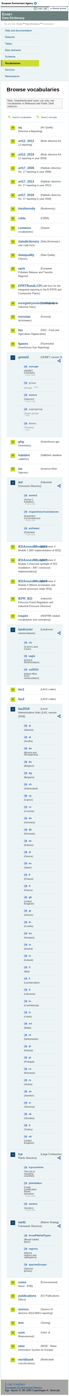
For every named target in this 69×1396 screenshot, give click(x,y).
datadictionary (28, 241)
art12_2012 (26, 141)
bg (30, 773)
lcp (20, 1154)
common (24, 228)
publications (27, 1295)
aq (20, 127)
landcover (25, 629)
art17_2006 (26, 168)
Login (39, 8)
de (30, 818)
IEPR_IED (25, 598)
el (30, 852)
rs (30, 1080)
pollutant (34, 528)
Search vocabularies (22, 117)
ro (30, 1068)
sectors (33, 1203)
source (33, 394)
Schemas (10, 56)
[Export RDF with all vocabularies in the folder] (59, 361)
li (29, 978)
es (30, 863)
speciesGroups (34, 1264)
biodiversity (26, 208)
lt (29, 989)
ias (20, 468)
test (21, 1322)
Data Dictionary (32, 24)
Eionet (20, 24)
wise (21, 1346)
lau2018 (24, 708)
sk (30, 1114)
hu (30, 933)
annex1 (33, 495)
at (30, 737)
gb (30, 897)
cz (30, 807)
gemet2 (23, 357)
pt (30, 1057)
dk (30, 829)
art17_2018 (26, 195)
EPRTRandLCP (29, 285)
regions (33, 1248)
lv (30, 1012)
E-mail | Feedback (15, 1384)
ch (30, 784)
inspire (23, 615)
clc (30, 642)
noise (22, 1282)
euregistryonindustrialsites (29, 303)
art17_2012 (26, 181)
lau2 (21, 699)
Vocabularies (12, 63)
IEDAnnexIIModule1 (29, 546)
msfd (21, 1222)
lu (30, 1001)
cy (30, 795)
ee (30, 840)
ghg (21, 441)
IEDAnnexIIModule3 (29, 560)
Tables (8, 43)
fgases (23, 343)
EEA (20, 3)
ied (20, 482)
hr (30, 922)
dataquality (26, 255)
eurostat (24, 316)
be (30, 761)
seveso (23, 1309)
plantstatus (34, 1183)
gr (30, 910)
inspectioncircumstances (34, 511)
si (30, 1102)
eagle (32, 656)
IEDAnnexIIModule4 (29, 581)
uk (30, 1136)
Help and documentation (18, 30)
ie (30, 944)
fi (29, 874)
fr (29, 886)
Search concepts (49, 117)
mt (30, 1023)
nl (30, 1035)
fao (20, 330)
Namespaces (12, 76)
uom (21, 1332)
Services (10, 69)
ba (30, 748)
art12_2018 (26, 154)
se (30, 1091)
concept (33, 366)
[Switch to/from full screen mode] (46, 8)
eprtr (21, 268)
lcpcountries (34, 1167)
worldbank (26, 1359)
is (30, 955)
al (30, 725)
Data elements (13, 50)
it (29, 967)
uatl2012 (34, 669)
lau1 (21, 689)
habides (24, 455)
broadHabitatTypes (34, 1235)
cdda (21, 218)
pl (30, 1046)
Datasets (10, 37)
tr (29, 1125)
